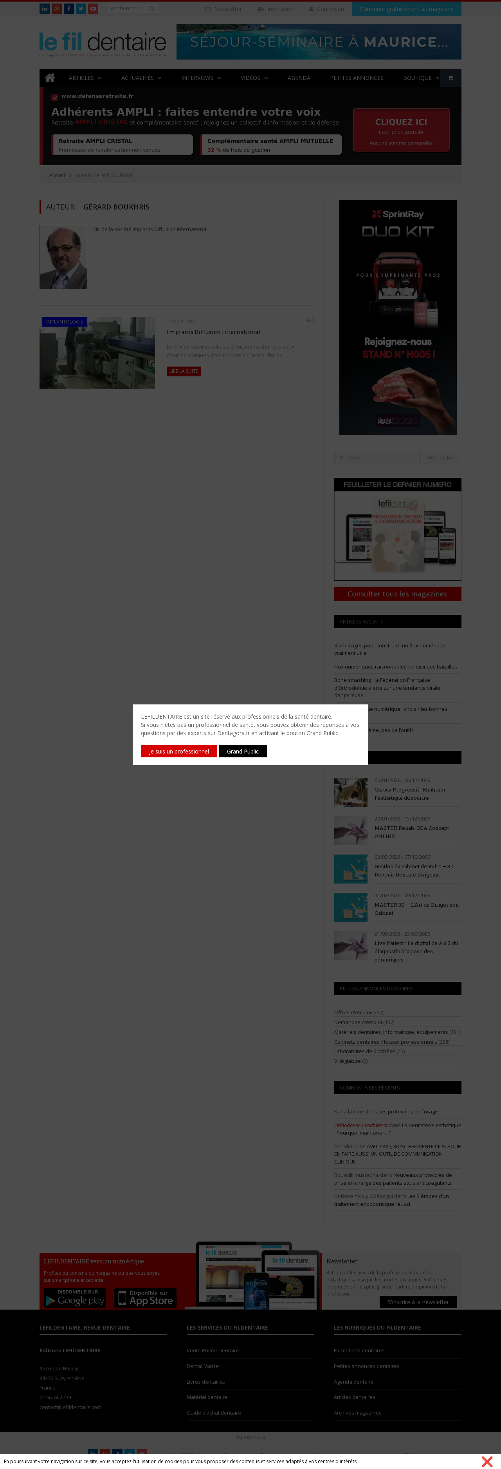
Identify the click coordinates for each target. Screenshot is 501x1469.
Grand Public (243, 751)
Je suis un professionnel (179, 751)
